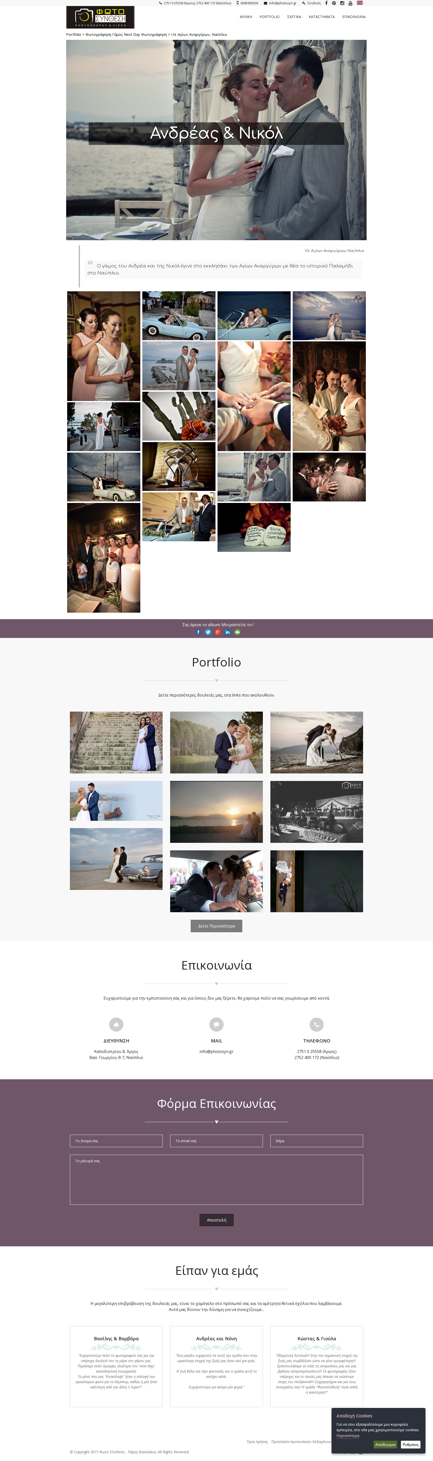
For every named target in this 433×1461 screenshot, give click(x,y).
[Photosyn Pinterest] (334, 3)
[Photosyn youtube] (350, 3)
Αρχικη (246, 16)
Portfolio (270, 16)
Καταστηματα (322, 16)
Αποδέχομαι (385, 1444)
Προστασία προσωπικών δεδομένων (301, 1441)
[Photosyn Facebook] (326, 3)
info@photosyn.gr (282, 3)
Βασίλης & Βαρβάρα (116, 1339)
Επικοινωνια (354, 16)
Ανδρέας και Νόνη (216, 1339)
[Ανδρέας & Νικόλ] (103, 399)
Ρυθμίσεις (411, 1444)
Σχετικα (294, 16)
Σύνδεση (314, 3)
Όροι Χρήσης (257, 1441)
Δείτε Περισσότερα (216, 926)
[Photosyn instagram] (342, 3)
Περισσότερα (348, 1435)
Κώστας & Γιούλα (316, 1339)
